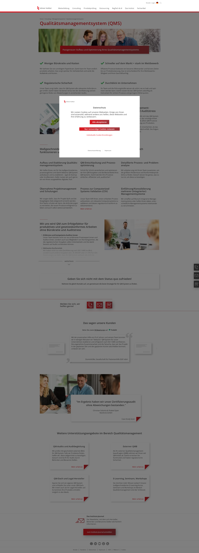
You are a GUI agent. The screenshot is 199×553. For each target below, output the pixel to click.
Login (153, 3)
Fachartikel (141, 8)
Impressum (108, 150)
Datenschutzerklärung (94, 150)
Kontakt (148, 3)
